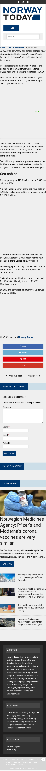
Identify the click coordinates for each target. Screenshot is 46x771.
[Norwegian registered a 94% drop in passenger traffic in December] (7, 580)
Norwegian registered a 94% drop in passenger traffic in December (30, 577)
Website (6, 443)
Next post (33, 376)
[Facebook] (18, 2)
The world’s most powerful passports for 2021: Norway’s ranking (31, 608)
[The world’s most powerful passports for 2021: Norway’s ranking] (7, 611)
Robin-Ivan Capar (16, 47)
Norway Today (25, 337)
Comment (7, 407)
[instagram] (28, 2)
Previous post (15, 376)
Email (5, 435)
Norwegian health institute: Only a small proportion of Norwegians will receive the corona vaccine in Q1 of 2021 (32, 593)
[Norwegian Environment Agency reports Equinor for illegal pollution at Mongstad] (7, 625)
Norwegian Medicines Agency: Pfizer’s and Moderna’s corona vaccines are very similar (22, 531)
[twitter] (23, 2)
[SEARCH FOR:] (23, 36)
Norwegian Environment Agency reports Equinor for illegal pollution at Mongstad (30, 622)
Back (13, 28)
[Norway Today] (23, 13)
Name (5, 427)
